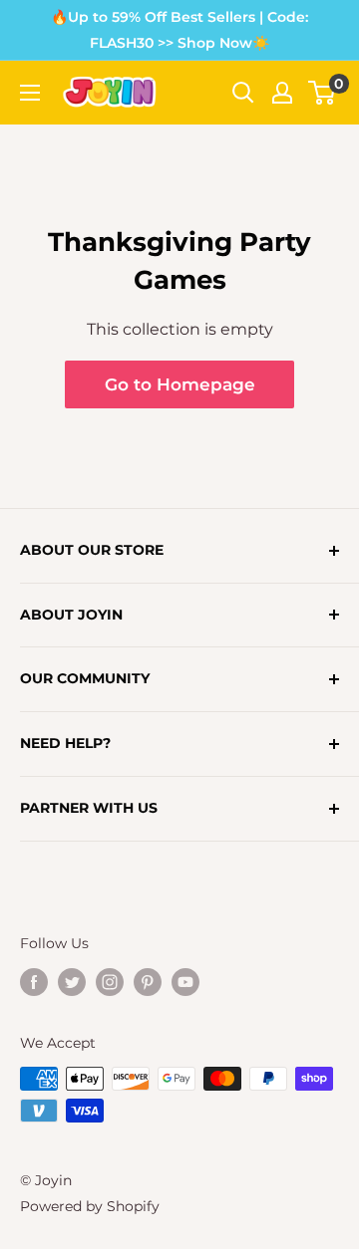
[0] (322, 93)
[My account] (282, 93)
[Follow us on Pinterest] (148, 981)
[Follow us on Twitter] (72, 981)
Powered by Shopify (90, 1206)
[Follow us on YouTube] (185, 981)
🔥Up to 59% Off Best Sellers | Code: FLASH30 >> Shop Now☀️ (179, 30)
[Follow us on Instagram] (110, 981)
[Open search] (243, 93)
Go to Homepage (180, 384)
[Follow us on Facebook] (34, 981)
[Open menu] (30, 93)
